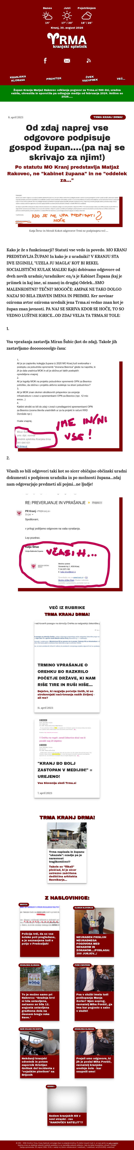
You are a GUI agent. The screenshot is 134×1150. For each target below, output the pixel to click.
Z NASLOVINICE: (67, 897)
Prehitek (53, 78)
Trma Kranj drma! (108, 117)
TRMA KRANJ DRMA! (67, 817)
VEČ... (121, 78)
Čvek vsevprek (90, 78)
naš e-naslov (113, 1143)
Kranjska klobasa (18, 78)
